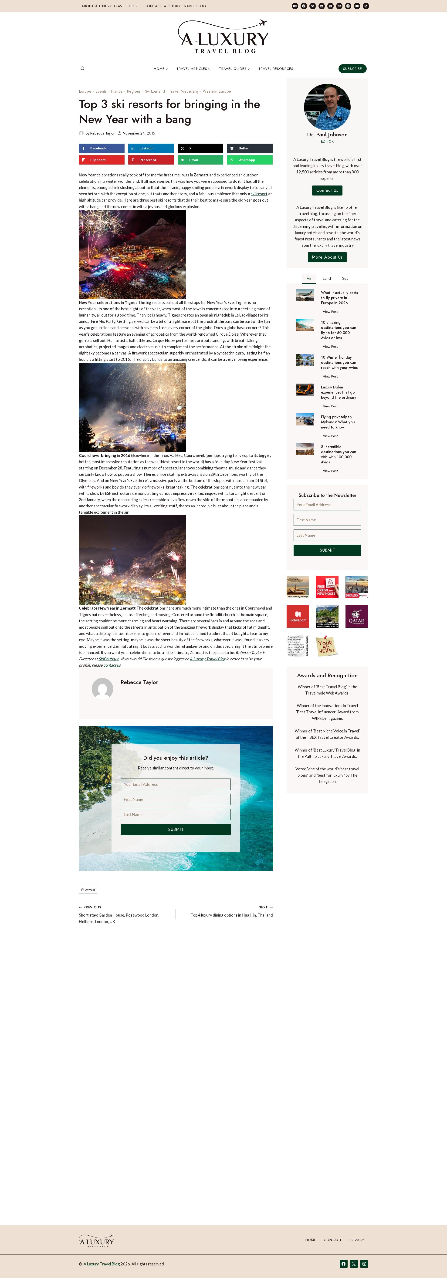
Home (310, 1239)
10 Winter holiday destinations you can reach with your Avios (339, 362)
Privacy (356, 1239)
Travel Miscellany (184, 91)
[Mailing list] (295, 6)
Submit (176, 829)
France (117, 91)
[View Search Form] (82, 68)
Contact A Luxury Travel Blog (175, 6)
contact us (112, 665)
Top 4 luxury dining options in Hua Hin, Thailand (232, 911)
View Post (331, 312)
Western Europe (217, 91)
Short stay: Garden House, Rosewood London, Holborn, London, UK (119, 914)
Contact (333, 1239)
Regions (134, 91)
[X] (354, 1264)
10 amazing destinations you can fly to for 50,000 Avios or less (338, 330)
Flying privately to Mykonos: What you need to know (338, 422)
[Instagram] (348, 6)
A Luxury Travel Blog (207, 658)
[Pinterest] (330, 6)
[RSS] (366, 6)
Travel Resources (275, 68)
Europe (85, 91)
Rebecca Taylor (102, 133)
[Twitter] (312, 6)
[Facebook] (304, 6)
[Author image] (81, 133)
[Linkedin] (321, 6)
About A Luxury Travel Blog (109, 6)
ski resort (259, 193)
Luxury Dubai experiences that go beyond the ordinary (338, 392)
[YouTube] (357, 6)
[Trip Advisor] (339, 6)
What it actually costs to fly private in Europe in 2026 (339, 298)
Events (101, 91)
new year (88, 889)
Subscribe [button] (352, 68)
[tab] (309, 279)
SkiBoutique (108, 658)
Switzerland (155, 91)
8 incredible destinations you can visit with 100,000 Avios (338, 454)
